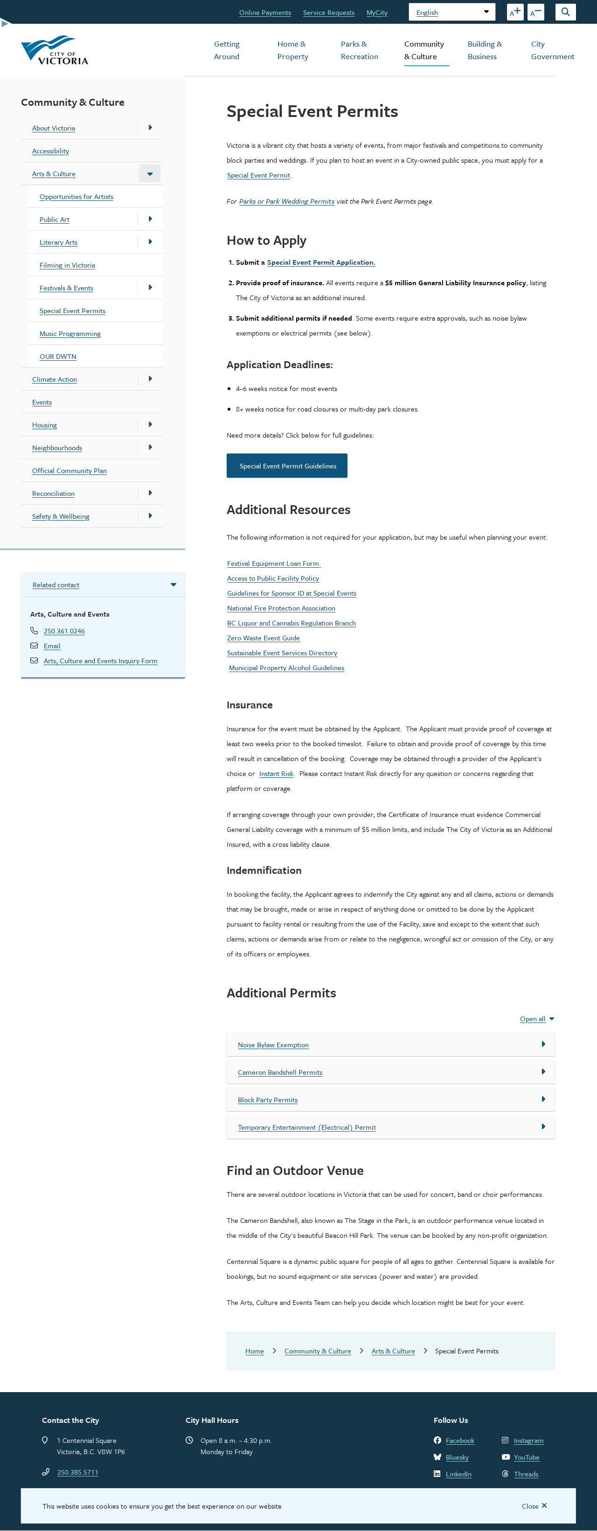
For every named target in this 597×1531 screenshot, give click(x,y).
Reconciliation (53, 493)
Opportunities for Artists (76, 196)
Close (530, 1506)
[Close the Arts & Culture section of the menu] (149, 173)
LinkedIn (459, 1474)
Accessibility (50, 150)
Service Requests (328, 12)
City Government (553, 50)
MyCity (377, 12)
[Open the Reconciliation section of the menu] (149, 493)
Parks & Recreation (359, 50)
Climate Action (54, 379)
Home (254, 1351)
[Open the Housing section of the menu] (149, 424)
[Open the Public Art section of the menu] (149, 219)
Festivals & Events (66, 287)
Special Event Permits (72, 310)
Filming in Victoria (67, 265)
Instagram (529, 1440)
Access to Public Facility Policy (273, 578)
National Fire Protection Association (281, 608)
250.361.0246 (64, 630)
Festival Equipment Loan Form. (274, 563)
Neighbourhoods (57, 447)
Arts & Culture (54, 173)
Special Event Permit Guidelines (287, 465)
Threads (526, 1474)
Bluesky (457, 1457)
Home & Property (293, 50)
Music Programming (70, 333)
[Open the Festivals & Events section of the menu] (149, 287)
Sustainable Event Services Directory (282, 652)
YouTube (527, 1457)
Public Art (54, 219)
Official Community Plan (69, 470)
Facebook (460, 1440)
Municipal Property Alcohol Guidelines (286, 667)
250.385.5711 (77, 1472)
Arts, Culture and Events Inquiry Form (101, 660)
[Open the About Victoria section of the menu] (149, 128)
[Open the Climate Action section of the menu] (149, 379)
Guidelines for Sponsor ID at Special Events (291, 593)
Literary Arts (58, 242)
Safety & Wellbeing (61, 516)
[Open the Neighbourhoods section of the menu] (149, 447)
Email (52, 645)
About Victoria (53, 128)
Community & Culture (424, 50)
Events (42, 402)
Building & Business (485, 50)
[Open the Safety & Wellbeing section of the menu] (149, 516)
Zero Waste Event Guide (263, 637)
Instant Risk (276, 773)
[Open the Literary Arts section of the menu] (149, 242)
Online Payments (265, 12)
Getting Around (227, 50)
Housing (44, 424)
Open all (533, 1018)
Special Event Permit (258, 175)
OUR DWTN (58, 356)
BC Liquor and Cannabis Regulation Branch (291, 623)
